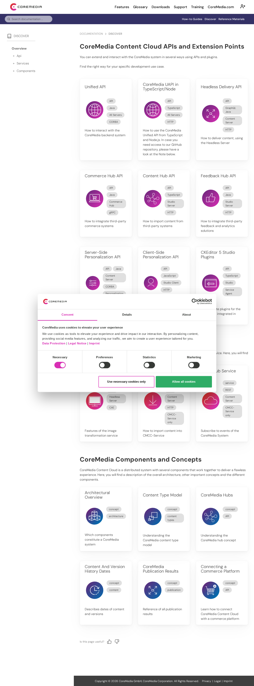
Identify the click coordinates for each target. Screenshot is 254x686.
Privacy (206, 681)
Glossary (140, 7)
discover (115, 33)
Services (23, 63)
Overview (19, 48)
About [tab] (186, 314)
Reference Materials (231, 19)
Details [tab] (127, 314)
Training (197, 7)
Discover (210, 19)
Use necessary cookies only (126, 381)
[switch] (104, 365)
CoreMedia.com (221, 7)
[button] (242, 7)
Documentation (91, 33)
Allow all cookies (183, 381)
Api (19, 56)
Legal (217, 681)
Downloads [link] (161, 7)
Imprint (94, 343)
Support (180, 7)
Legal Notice (77, 343)
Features (122, 7)
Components (26, 71)
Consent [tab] (67, 314)
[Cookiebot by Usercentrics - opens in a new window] (194, 302)
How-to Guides (192, 19)
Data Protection (53, 343)
